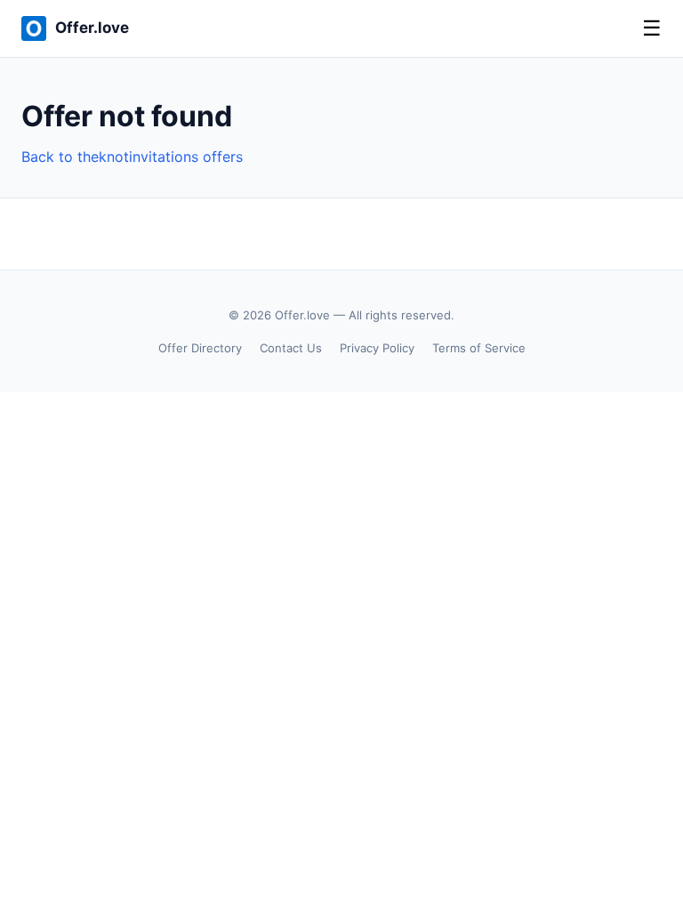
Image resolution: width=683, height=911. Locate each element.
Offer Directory (200, 348)
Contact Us (291, 348)
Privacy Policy (377, 348)
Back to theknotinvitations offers (132, 156)
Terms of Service (479, 348)
